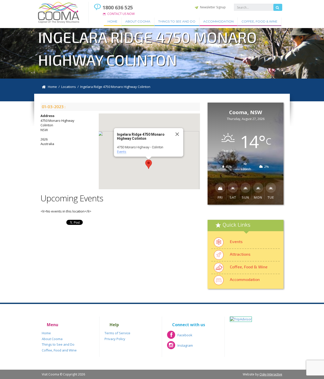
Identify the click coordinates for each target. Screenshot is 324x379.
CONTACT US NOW (121, 14)
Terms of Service (117, 333)
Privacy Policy (115, 339)
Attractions (240, 254)
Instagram (180, 347)
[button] (148, 164)
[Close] (177, 134)
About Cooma (137, 21)
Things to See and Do (176, 21)
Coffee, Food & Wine (259, 21)
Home (112, 21)
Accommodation (218, 21)
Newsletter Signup (213, 7)
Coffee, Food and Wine (59, 350)
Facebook (179, 337)
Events (121, 152)
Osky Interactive (270, 374)
